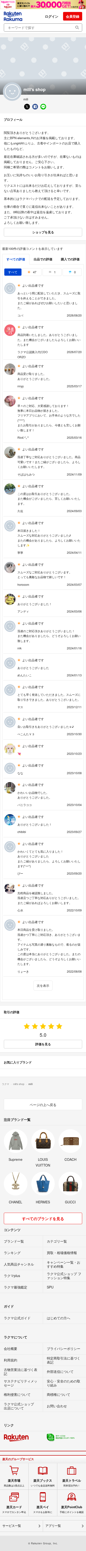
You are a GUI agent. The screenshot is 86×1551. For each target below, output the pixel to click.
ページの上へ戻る (43, 1104)
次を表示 (43, 985)
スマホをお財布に (42, 1509)
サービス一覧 (11, 1526)
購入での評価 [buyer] (70, 259)
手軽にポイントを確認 (72, 1509)
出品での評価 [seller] (43, 259)
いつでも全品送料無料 (43, 1483)
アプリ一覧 (53, 1526)
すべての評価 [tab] (15, 259)
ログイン (51, 16)
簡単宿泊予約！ (71, 1483)
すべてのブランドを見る (43, 1218)
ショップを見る (43, 232)
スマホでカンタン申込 (14, 1509)
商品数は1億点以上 (14, 1483)
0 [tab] (74, 272)
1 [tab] (54, 272)
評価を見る (43, 1044)
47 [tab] (34, 272)
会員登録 (72, 16)
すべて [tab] (12, 272)
